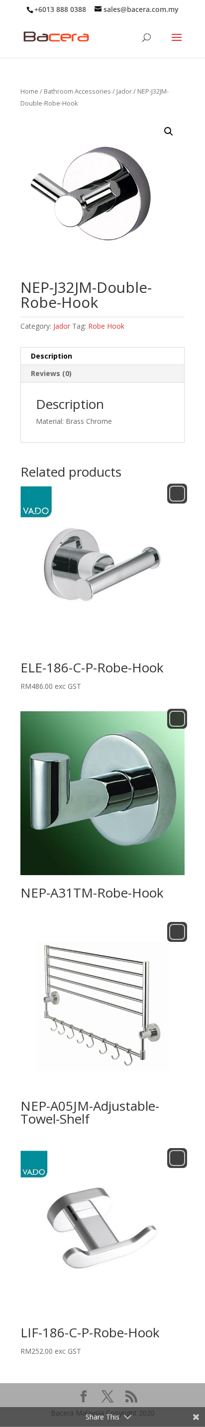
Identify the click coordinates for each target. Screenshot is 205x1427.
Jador (124, 91)
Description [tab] (51, 356)
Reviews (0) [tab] (51, 373)
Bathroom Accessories (77, 91)
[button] (169, 131)
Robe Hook (106, 326)
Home (29, 91)
